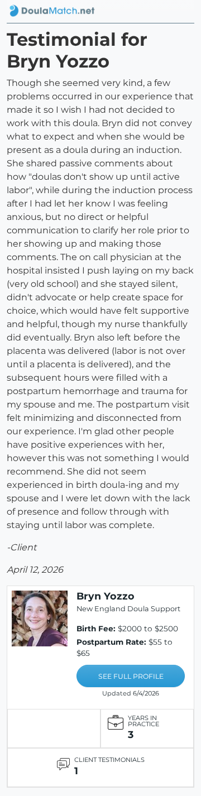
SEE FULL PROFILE (131, 676)
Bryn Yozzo (105, 596)
